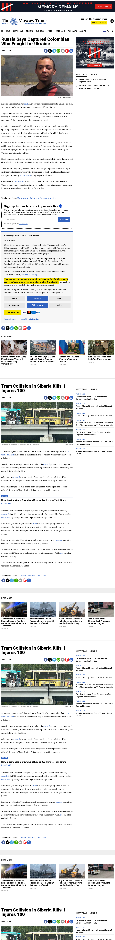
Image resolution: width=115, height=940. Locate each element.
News (8, 31)
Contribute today (99, 22)
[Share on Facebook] (46, 51)
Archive (83, 31)
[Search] (113, 31)
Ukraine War (18, 31)
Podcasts (72, 31)
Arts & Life (60, 31)
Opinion (49, 31)
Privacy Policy (23, 224)
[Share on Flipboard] (67, 51)
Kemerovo (41, 576)
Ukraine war (23, 198)
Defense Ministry (48, 198)
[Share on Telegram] (54, 51)
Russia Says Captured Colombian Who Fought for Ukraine (35, 41)
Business (40, 31)
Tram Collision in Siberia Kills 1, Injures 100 (34, 388)
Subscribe (64, 219)
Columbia (34, 198)
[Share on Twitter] (50, 51)
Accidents (21, 576)
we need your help (29, 274)
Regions (29, 31)
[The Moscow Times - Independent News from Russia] (24, 21)
